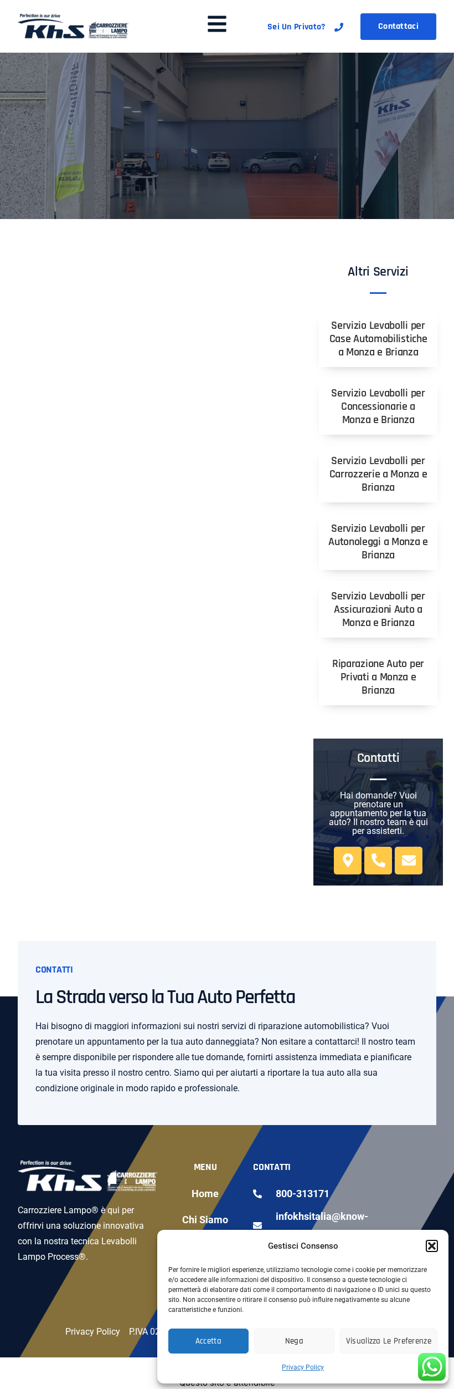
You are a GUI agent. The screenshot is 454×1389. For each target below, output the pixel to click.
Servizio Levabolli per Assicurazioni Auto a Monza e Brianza (378, 609)
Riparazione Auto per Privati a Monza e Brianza (378, 677)
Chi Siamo (205, 1219)
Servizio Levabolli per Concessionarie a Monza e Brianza (378, 406)
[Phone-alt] (378, 860)
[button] (431, 1245)
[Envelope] (408, 860)
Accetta (208, 1341)
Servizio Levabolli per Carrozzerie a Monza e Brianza (378, 474)
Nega (294, 1341)
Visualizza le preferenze (388, 1341)
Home (205, 1193)
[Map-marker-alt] (348, 860)
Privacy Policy (303, 1367)
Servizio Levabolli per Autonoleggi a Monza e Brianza (378, 541)
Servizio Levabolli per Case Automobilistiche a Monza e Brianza (378, 338)
